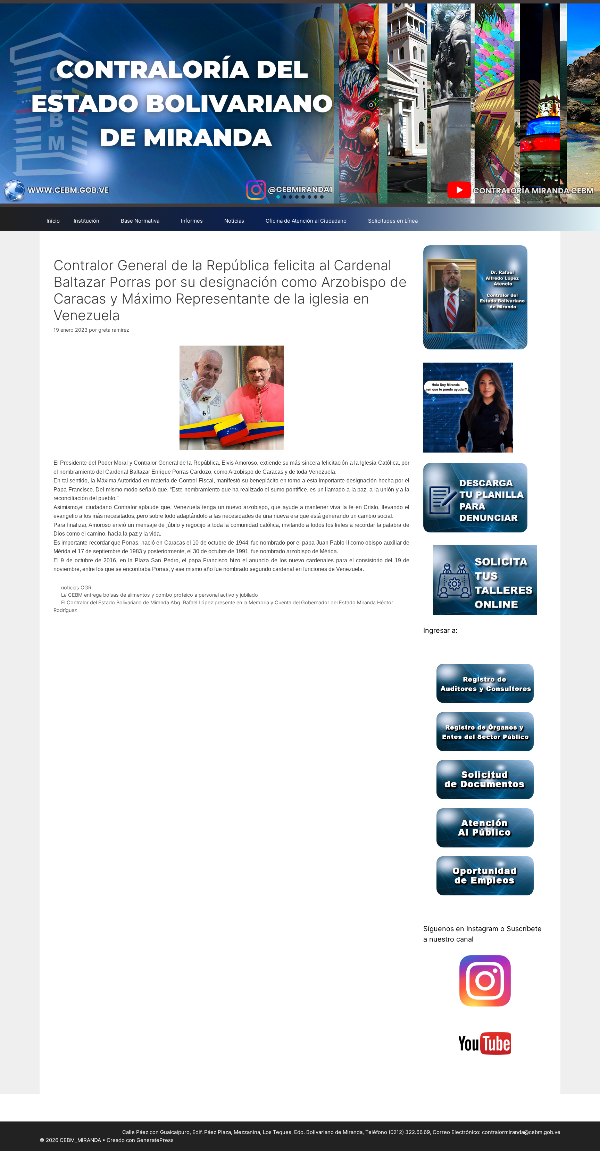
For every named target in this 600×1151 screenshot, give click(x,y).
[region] (300, 103)
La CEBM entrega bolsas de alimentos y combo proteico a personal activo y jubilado (159, 595)
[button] (278, 197)
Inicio (53, 220)
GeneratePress (155, 1140)
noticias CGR (76, 587)
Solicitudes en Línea (393, 220)
